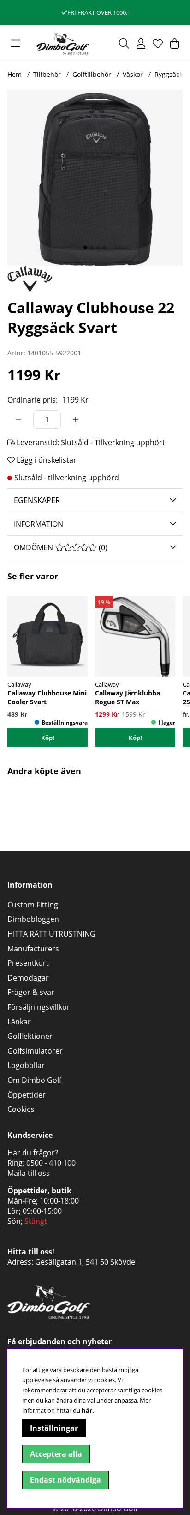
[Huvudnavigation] (15, 43)
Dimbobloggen (33, 919)
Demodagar (28, 978)
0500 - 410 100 (51, 1163)
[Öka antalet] (75, 419)
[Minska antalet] (18, 419)
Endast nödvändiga (65, 1480)
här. (88, 1410)
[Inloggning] (141, 43)
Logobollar (26, 1065)
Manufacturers (33, 949)
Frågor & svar (30, 992)
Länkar (19, 1022)
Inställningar (54, 1428)
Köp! (135, 737)
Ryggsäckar (171, 74)
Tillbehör (47, 74)
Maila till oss (28, 1173)
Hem (14, 74)
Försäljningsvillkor (38, 1007)
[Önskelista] (157, 43)
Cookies (21, 1109)
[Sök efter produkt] (124, 43)
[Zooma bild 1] (95, 178)
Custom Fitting (32, 905)
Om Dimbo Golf (34, 1080)
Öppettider (26, 1095)
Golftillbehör (91, 74)
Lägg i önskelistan (46, 460)
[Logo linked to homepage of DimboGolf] (62, 43)
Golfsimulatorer (35, 1051)
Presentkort (28, 963)
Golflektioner (30, 1036)
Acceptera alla (56, 1454)
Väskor (133, 74)
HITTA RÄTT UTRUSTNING (51, 934)
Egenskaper (37, 500)
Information (38, 524)
